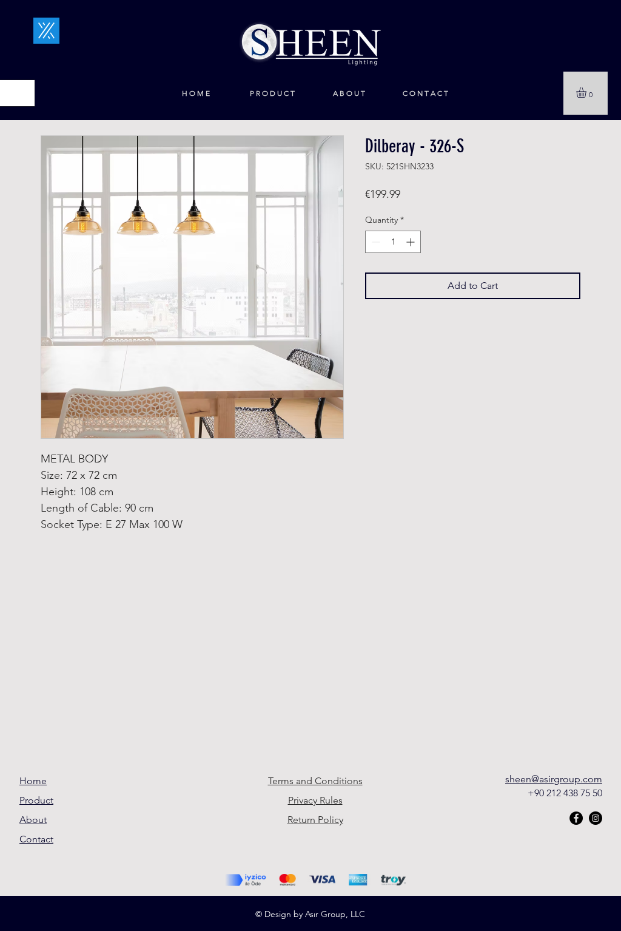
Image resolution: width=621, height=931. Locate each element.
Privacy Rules (315, 800)
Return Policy (315, 819)
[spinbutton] (393, 241)
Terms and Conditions (315, 781)
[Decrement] (374, 241)
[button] (587, 92)
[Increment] (411, 241)
